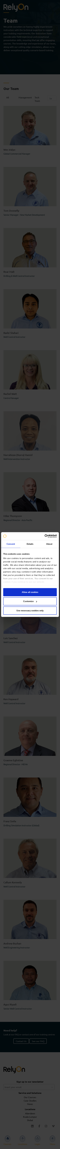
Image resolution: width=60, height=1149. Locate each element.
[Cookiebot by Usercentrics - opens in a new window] (44, 536)
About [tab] (49, 544)
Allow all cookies (30, 592)
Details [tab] (30, 544)
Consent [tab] (11, 544)
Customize (28, 601)
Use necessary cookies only (30, 610)
